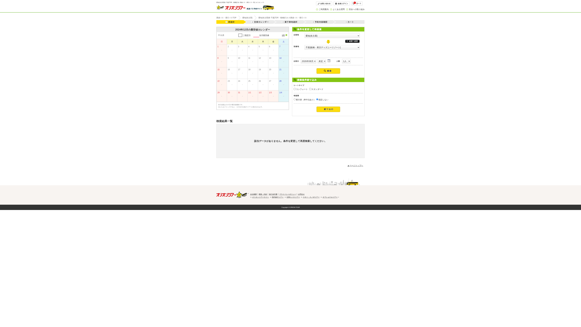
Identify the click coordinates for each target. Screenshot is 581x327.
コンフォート (302, 89)
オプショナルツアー (330, 197)
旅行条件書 (273, 194)
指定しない (323, 100)
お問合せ (301, 194)
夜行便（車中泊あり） (306, 100)
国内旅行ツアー (278, 197)
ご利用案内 (324, 9)
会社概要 (253, 194)
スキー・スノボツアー (311, 197)
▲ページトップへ (355, 165)
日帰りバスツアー (293, 197)
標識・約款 (263, 194)
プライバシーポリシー (287, 194)
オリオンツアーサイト (260, 197)
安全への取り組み (357, 9)
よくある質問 (339, 9)
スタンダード (317, 89)
